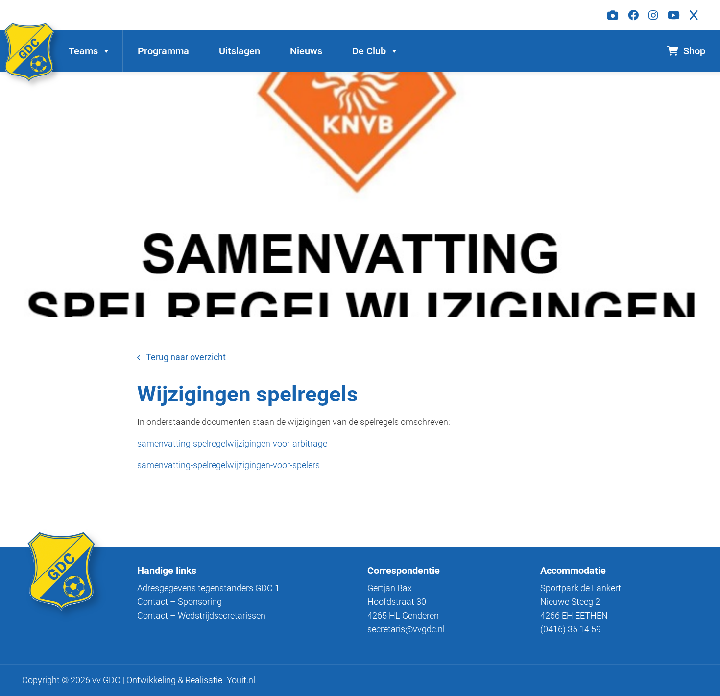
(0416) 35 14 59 (570, 629)
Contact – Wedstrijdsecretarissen (201, 615)
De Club (369, 51)
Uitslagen (239, 51)
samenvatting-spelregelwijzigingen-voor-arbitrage (232, 443)
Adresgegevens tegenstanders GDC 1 (208, 588)
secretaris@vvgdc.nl (406, 629)
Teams (83, 51)
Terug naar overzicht (186, 357)
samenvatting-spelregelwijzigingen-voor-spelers (228, 465)
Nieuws (306, 51)
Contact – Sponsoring (179, 602)
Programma (163, 51)
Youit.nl (241, 680)
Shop (694, 51)
